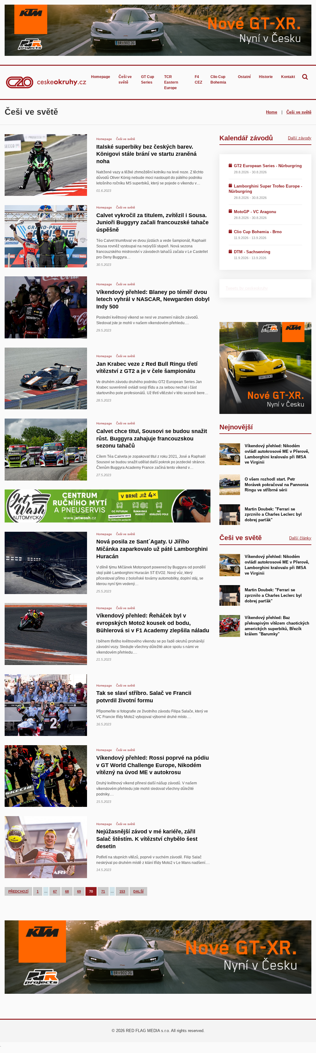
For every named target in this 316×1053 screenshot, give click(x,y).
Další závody (299, 138)
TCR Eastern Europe (171, 82)
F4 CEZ (198, 80)
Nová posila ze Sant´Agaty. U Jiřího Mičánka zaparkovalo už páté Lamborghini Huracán (152, 549)
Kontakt (288, 77)
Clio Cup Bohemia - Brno (258, 231)
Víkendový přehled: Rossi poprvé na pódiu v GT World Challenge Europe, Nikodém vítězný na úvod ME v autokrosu (152, 765)
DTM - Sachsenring (252, 252)
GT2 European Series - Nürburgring (268, 165)
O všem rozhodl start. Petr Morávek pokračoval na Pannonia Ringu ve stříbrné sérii (276, 485)
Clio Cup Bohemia (218, 80)
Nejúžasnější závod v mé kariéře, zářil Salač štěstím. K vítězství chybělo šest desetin (147, 838)
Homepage (100, 77)
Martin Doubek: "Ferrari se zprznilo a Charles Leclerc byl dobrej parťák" (273, 514)
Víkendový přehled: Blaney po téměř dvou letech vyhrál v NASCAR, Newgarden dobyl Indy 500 (153, 299)
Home (271, 112)
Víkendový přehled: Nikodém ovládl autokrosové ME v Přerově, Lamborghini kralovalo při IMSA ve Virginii (277, 564)
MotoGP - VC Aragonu (255, 211)
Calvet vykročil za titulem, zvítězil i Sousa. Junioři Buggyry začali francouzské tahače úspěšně (152, 222)
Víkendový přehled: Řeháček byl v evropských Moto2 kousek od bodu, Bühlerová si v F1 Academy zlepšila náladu (152, 623)
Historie (266, 77)
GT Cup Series (147, 80)
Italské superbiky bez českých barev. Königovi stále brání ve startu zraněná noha (146, 154)
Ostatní (244, 77)
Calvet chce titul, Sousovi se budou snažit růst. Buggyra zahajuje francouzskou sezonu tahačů (151, 438)
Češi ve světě (125, 80)
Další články (300, 538)
